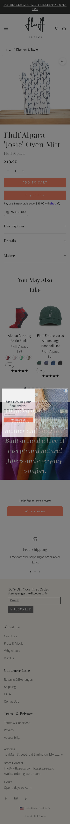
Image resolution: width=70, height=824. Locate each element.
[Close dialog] (65, 390)
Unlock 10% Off (18, 419)
